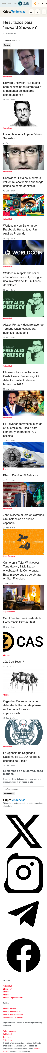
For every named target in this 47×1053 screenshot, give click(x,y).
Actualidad (7, 76)
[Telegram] (23, 933)
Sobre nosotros (9, 1031)
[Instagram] (23, 892)
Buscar (7, 45)
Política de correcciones (13, 1014)
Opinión (6, 469)
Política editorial (9, 1008)
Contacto (7, 1037)
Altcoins (6, 655)
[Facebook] (23, 975)
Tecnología (7, 128)
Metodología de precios (13, 1017)
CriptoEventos (9, 556)
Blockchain (7, 988)
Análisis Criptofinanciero (13, 997)
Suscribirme (9, 793)
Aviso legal (7, 1040)
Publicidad (7, 1034)
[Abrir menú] (31, 11)
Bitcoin (6, 991)
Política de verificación (12, 1011)
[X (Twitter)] (23, 850)
